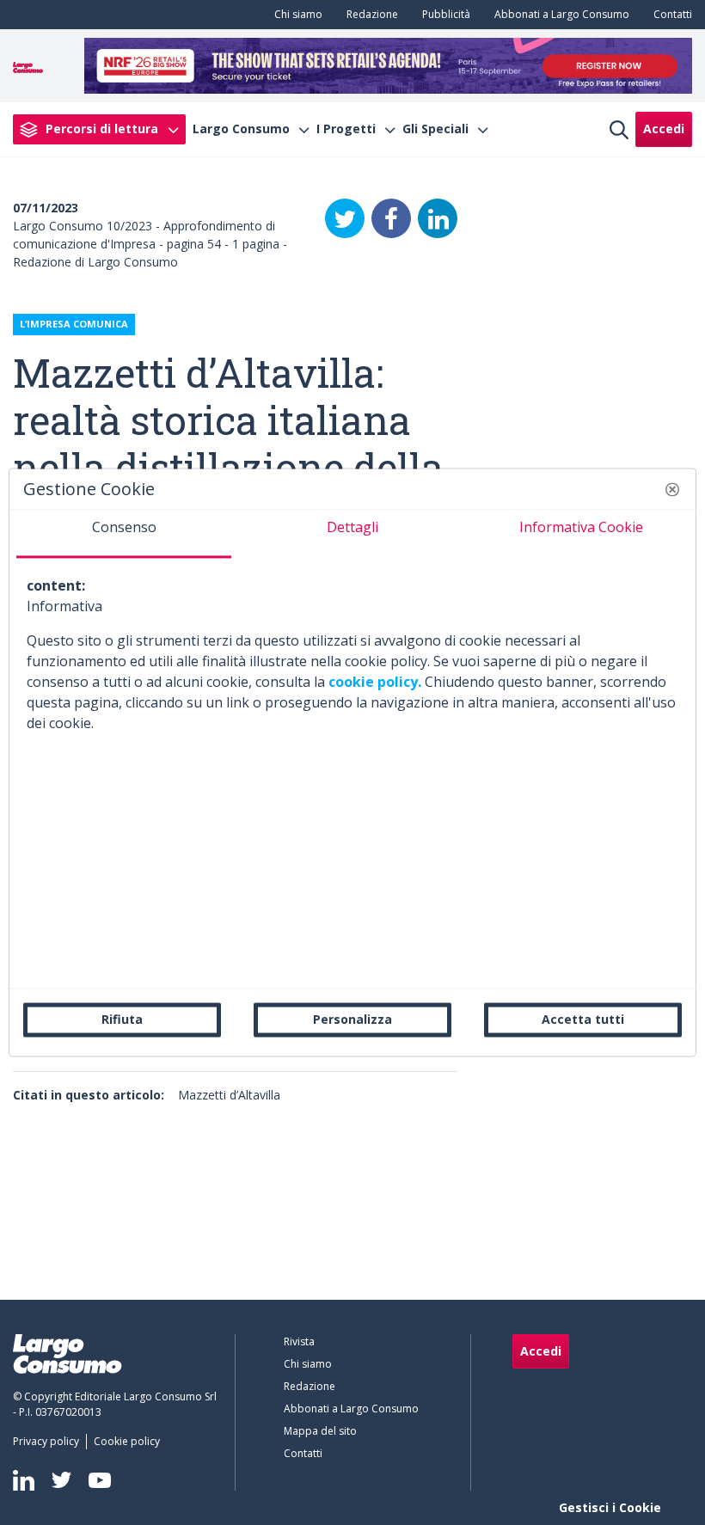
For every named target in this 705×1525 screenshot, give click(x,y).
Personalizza (352, 1019)
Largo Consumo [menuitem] (241, 129)
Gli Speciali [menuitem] (435, 129)
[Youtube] (100, 1480)
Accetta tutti (583, 1019)
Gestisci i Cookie (610, 1507)
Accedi (663, 128)
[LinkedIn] (437, 218)
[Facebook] (391, 218)
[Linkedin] (23, 1480)
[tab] (123, 534)
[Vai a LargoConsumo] (28, 65)
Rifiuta (122, 1019)
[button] (672, 489)
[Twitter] (345, 218)
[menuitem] (294, 14)
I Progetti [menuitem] (346, 129)
